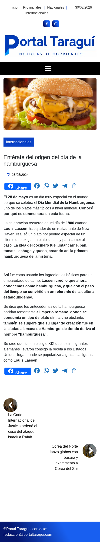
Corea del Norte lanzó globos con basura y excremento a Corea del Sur (64, 457)
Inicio (13, 7)
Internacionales (36, 13)
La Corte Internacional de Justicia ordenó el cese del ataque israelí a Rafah (22, 426)
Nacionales (55, 7)
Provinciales (32, 7)
